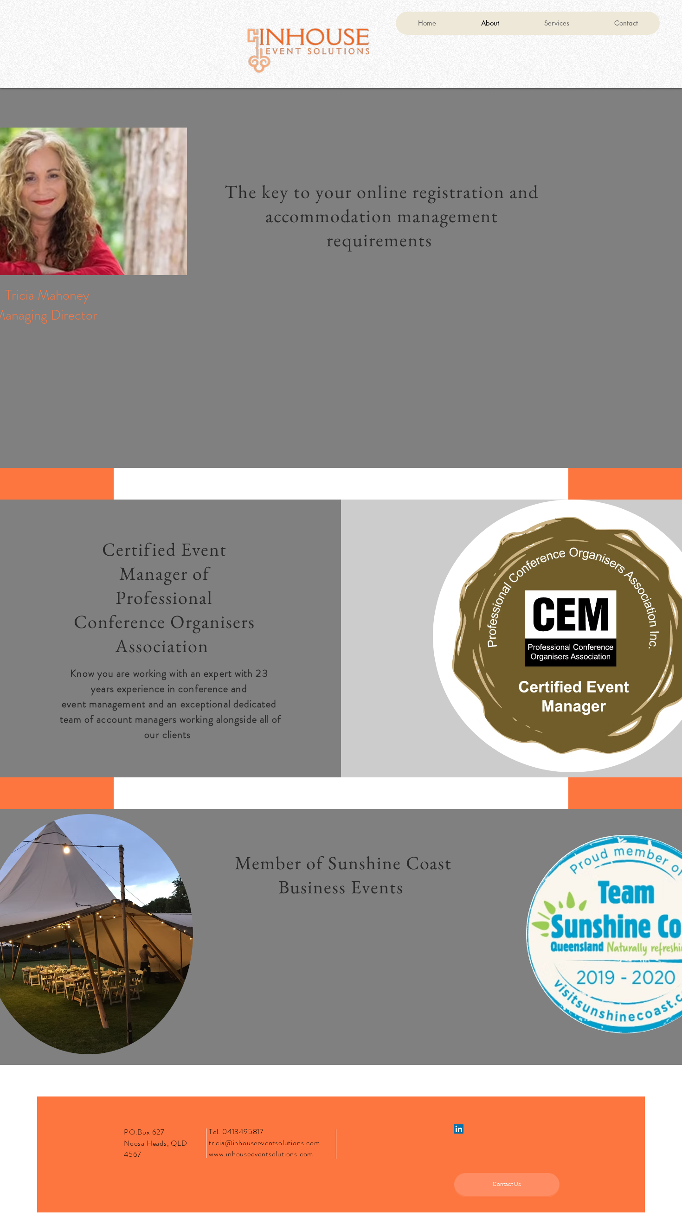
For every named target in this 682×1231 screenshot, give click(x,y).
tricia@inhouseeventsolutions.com (264, 1142)
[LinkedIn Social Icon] (458, 1129)
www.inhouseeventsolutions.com (261, 1153)
